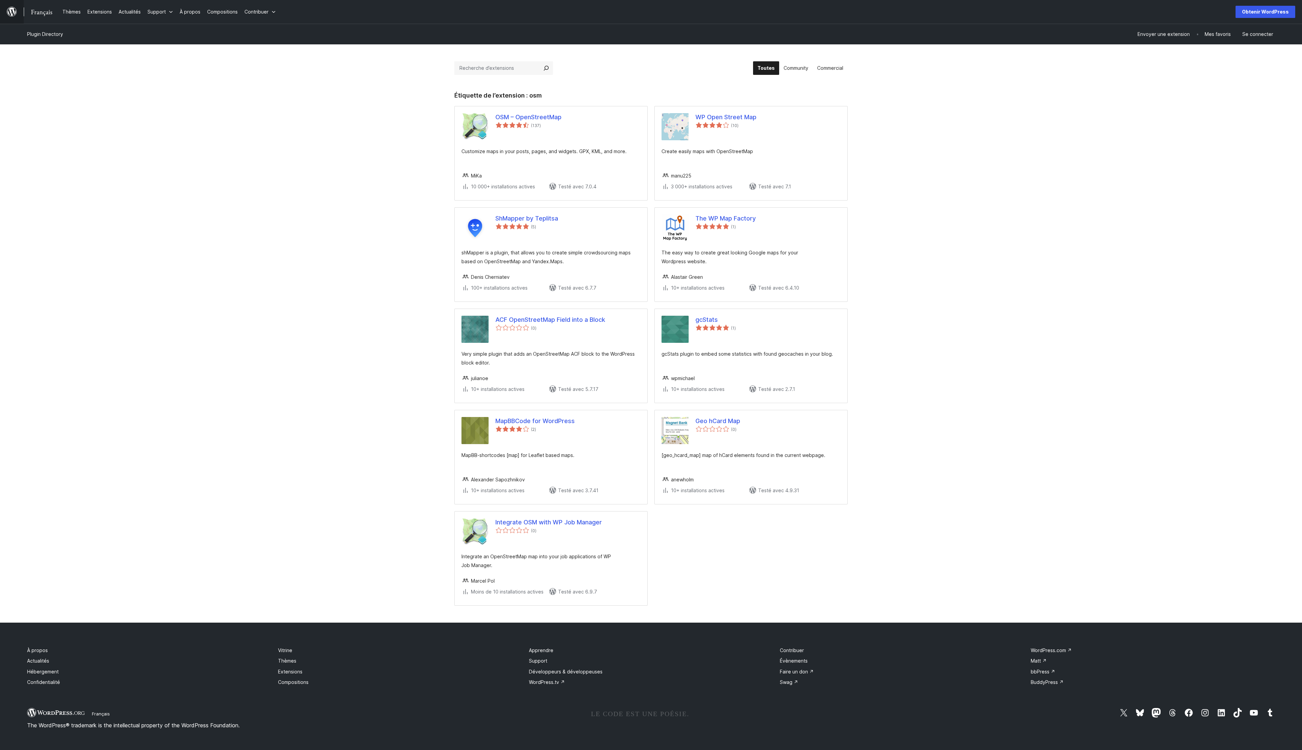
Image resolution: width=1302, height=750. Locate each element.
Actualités (38, 661)
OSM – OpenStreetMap (528, 117)
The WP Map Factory (725, 218)
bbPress (1043, 671)
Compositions (293, 682)
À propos (37, 650)
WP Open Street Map (725, 117)
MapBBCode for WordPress (535, 420)
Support (538, 661)
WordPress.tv (547, 682)
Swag (789, 682)
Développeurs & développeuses (566, 671)
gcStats (706, 319)
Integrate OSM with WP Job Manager (548, 522)
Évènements (794, 661)
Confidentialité (43, 682)
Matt (1039, 661)
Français (101, 713)
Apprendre (541, 650)
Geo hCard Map (717, 420)
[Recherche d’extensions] (546, 68)
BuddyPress (1047, 682)
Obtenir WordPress (1265, 12)
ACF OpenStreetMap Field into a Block (550, 319)
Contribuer (792, 650)
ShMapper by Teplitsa (526, 218)
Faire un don (797, 671)
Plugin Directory (45, 34)
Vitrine (285, 650)
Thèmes (287, 661)
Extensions (290, 671)
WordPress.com (1051, 650)
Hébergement (43, 671)
